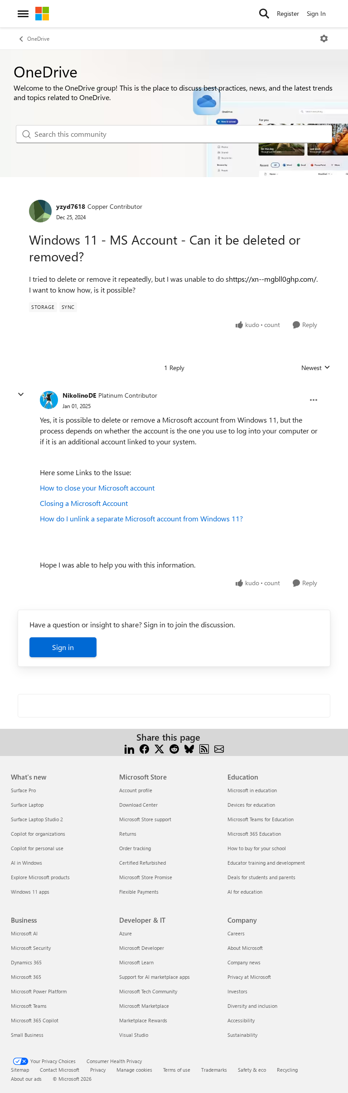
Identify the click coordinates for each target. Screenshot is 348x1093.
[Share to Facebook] (144, 748)
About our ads (26, 1078)
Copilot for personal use (37, 848)
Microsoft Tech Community (148, 991)
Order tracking (135, 848)
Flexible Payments (139, 891)
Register (288, 13)
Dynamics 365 (26, 962)
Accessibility (241, 1020)
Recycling (287, 1069)
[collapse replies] (20, 394)
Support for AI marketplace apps (154, 976)
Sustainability (242, 1034)
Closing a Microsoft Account (84, 503)
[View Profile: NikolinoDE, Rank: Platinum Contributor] (49, 400)
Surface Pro (23, 790)
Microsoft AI (24, 933)
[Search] (264, 13)
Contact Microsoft (59, 1069)
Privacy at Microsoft (249, 976)
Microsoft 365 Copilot (34, 1020)
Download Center (138, 804)
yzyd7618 (70, 206)
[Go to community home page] (42, 13)
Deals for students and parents (261, 877)
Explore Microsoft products (40, 877)
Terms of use (176, 1069)
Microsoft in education (252, 790)
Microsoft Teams (29, 1005)
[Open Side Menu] (23, 13)
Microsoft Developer (141, 947)
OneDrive (38, 38)
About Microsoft (245, 947)
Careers (236, 933)
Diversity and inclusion (252, 1005)
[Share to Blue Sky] (189, 748)
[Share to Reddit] (174, 748)
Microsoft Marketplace (144, 1005)
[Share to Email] (219, 748)
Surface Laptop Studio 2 (37, 819)
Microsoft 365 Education (254, 833)
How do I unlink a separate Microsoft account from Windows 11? (141, 518)
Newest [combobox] (315, 367)
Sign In (316, 13)
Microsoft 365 (26, 976)
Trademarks (214, 1069)
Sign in (63, 647)
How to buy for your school (256, 848)
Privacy (98, 1069)
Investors (237, 991)
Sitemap (20, 1069)
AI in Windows (26, 862)
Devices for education (251, 804)
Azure (125, 933)
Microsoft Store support (145, 819)
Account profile (135, 790)
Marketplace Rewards (143, 1020)
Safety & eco (252, 1069)
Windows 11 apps (30, 891)
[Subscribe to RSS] (204, 748)
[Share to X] (159, 748)
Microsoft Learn (136, 962)
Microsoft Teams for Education (260, 819)
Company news (244, 962)
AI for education (244, 891)
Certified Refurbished (142, 862)
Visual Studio (133, 1034)
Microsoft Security (31, 947)
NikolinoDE (79, 395)
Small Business (27, 1034)
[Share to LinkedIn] (129, 748)
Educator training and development (266, 862)
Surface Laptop (27, 804)
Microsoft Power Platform (39, 991)
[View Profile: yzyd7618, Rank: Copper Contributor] (40, 211)
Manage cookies (134, 1069)
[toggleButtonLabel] (324, 38)
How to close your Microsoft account (97, 487)
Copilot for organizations (38, 833)
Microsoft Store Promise (145, 877)
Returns (127, 833)
